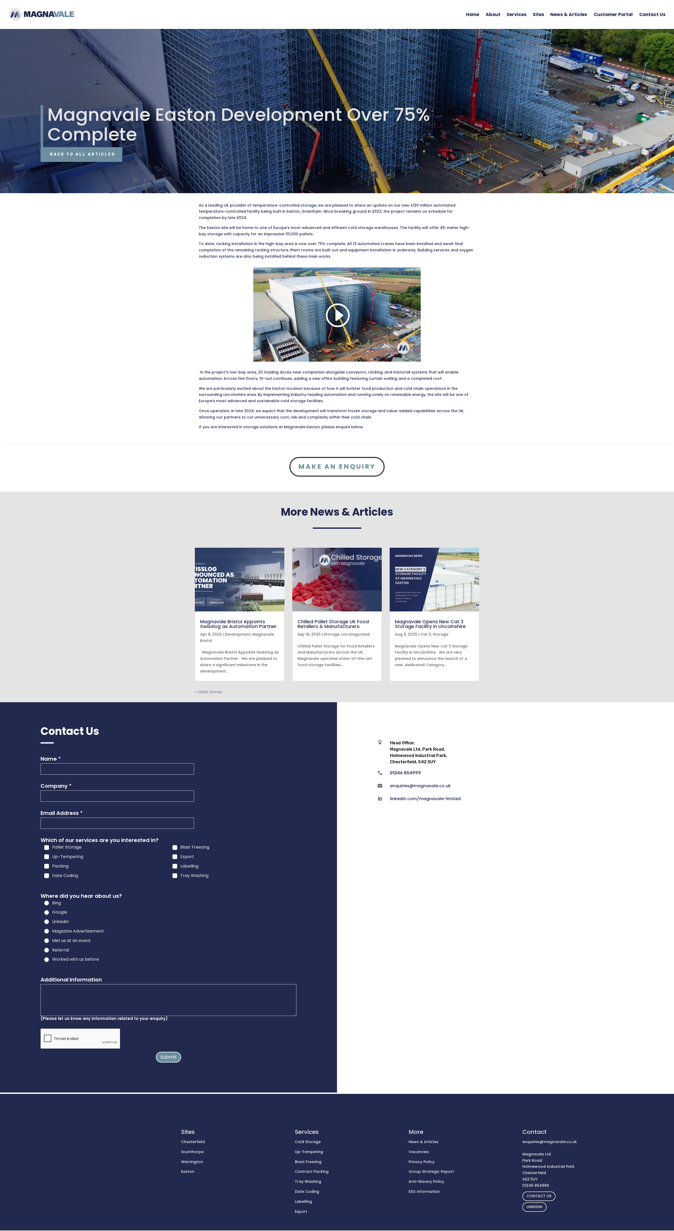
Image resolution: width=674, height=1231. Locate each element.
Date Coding (65, 876)
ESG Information (424, 1191)
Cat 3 (425, 634)
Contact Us (652, 15)
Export (187, 857)
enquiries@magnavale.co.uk (420, 786)
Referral (60, 950)
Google (59, 912)
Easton (187, 1171)
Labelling (189, 866)
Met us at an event (71, 941)
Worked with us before (75, 959)
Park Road (532, 1160)
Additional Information (71, 979)
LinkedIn (60, 922)
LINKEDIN (534, 1206)
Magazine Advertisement (78, 931)
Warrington (192, 1161)
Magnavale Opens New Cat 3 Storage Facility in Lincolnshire (430, 624)
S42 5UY (530, 1179)
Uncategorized (355, 634)
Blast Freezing (194, 847)
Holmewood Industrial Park (548, 1166)
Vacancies (419, 1151)
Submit (168, 1057)
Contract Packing (312, 1171)
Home (472, 15)
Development (238, 634)
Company (56, 786)
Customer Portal (613, 15)
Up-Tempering (67, 857)
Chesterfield (193, 1141)
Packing (60, 866)
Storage (331, 634)
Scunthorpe (192, 1151)
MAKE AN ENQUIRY (337, 466)
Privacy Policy (421, 1161)
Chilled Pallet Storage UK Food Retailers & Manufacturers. (333, 624)
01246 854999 (535, 1185)
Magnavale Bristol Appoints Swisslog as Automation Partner (238, 624)
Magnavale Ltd (536, 1154)
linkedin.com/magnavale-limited (425, 799)
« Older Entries (208, 692)
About (493, 15)
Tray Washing (194, 876)
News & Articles (568, 15)
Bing (56, 903)
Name (51, 758)
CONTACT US (539, 1196)
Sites (538, 15)
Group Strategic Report (431, 1171)
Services (517, 15)
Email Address (62, 813)
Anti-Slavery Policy (426, 1181)
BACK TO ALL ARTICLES (82, 154)
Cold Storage (308, 1141)
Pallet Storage (67, 847)
